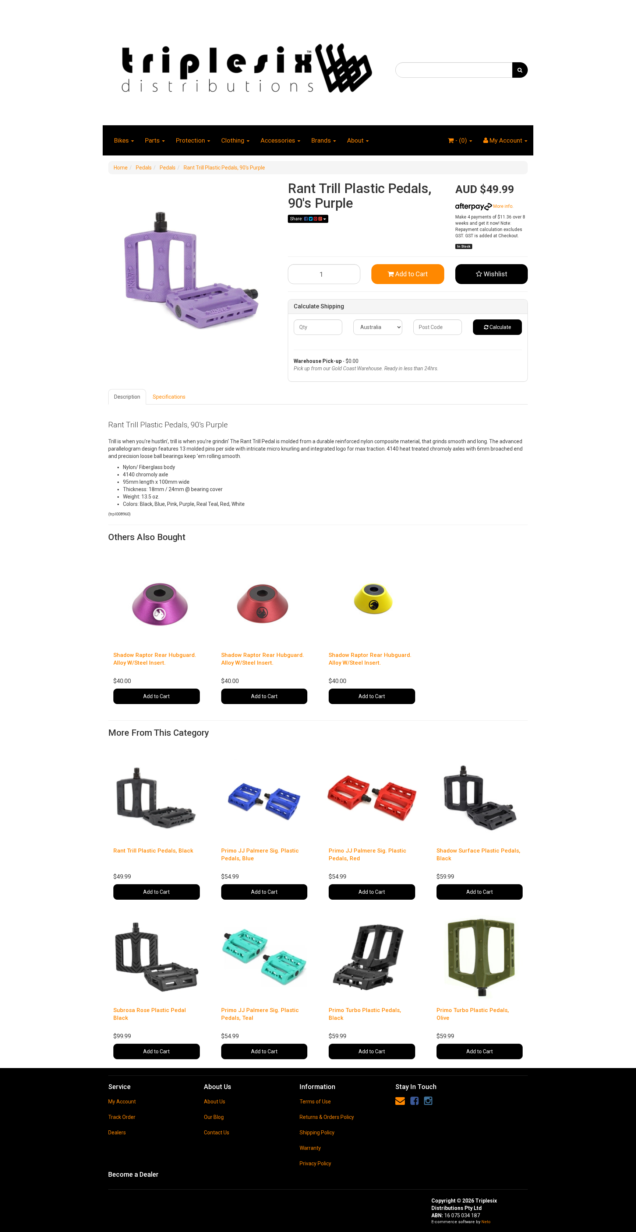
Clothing (233, 140)
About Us (214, 1102)
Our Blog (214, 1117)
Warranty (310, 1148)
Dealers (117, 1132)
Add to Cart (411, 274)
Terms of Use (315, 1102)
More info (502, 206)
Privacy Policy (315, 1163)
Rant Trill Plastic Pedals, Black (153, 850)
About (356, 140)
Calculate (499, 327)
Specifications (169, 397)
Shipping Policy (317, 1132)
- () (461, 140)
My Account (122, 1102)
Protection (191, 140)
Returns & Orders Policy (327, 1117)
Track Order (121, 1117)
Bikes (122, 140)
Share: (297, 218)
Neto (486, 1221)
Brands (321, 140)
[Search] (520, 70)
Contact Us (216, 1132)
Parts (153, 140)
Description (127, 397)
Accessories (279, 140)
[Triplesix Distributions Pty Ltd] (246, 66)
